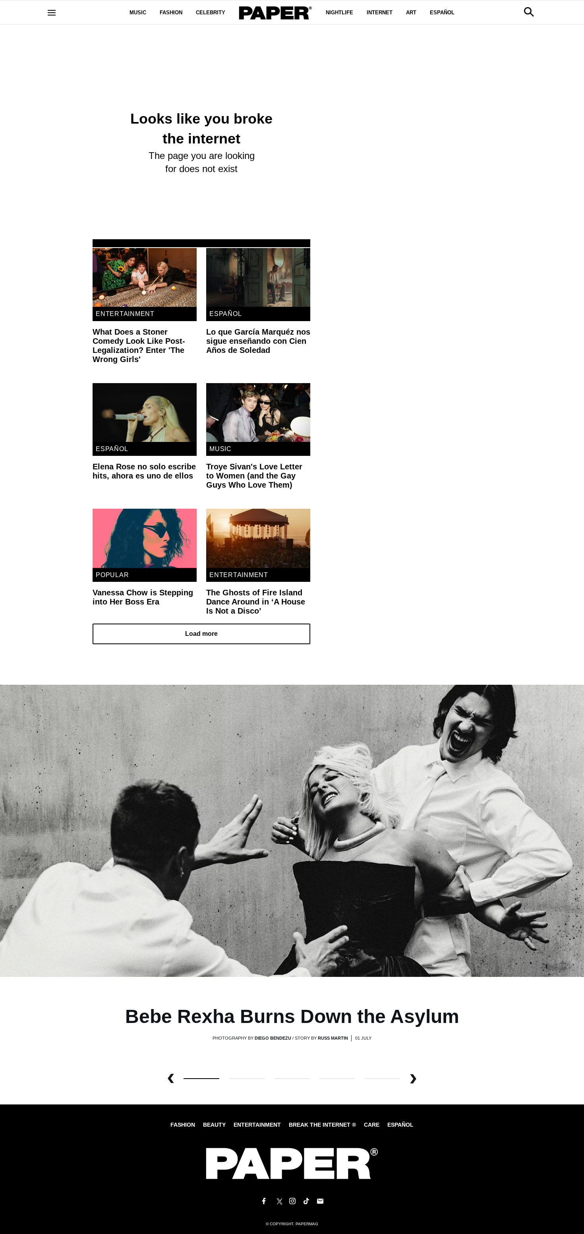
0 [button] (201, 1078)
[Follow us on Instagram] (292, 1201)
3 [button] (337, 1078)
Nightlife (339, 12)
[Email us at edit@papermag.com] (320, 1201)
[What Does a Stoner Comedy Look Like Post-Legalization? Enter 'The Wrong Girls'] (145, 277)
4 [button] (382, 1078)
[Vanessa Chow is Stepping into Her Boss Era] (145, 538)
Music (138, 12)
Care (371, 1125)
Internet (380, 12)
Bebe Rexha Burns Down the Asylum (292, 1016)
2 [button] (292, 1078)
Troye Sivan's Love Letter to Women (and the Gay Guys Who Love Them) (254, 475)
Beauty (214, 1125)
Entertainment (125, 313)
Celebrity (210, 12)
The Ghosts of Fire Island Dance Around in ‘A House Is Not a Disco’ (255, 601)
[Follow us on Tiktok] (306, 1201)
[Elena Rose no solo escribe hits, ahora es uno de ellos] (145, 412)
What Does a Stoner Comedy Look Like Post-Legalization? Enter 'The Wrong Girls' (139, 345)
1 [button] (247, 1078)
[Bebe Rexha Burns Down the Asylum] (292, 830)
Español (442, 12)
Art (411, 12)
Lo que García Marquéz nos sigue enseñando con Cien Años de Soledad (258, 341)
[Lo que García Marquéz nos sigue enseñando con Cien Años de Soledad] (258, 277)
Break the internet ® (322, 1125)
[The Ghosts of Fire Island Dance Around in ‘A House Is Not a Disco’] (258, 538)
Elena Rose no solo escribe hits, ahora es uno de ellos (144, 471)
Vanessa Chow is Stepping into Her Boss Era (143, 597)
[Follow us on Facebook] (264, 1201)
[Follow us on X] (278, 1201)
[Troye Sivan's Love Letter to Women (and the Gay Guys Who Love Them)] (258, 412)
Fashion (171, 12)
